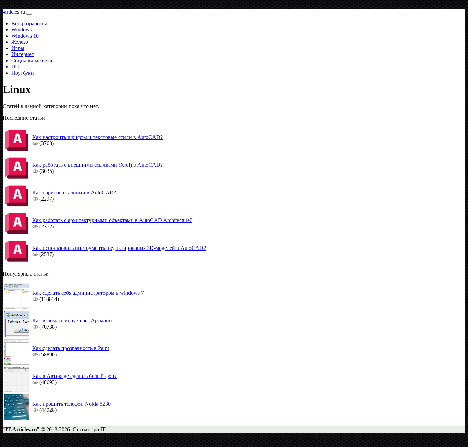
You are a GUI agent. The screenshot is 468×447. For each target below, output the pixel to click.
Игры (17, 48)
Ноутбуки (22, 73)
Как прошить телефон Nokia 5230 (71, 404)
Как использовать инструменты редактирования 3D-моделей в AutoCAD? (119, 248)
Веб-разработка (29, 23)
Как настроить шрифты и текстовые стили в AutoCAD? (97, 137)
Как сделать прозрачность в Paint (70, 348)
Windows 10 (25, 36)
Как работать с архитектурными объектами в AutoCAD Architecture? (112, 220)
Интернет (22, 54)
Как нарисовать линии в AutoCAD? (74, 192)
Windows (21, 30)
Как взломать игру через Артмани (72, 320)
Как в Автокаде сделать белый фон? (74, 376)
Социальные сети (31, 60)
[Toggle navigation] (29, 14)
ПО (15, 66)
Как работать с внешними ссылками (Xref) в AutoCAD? (97, 165)
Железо (19, 42)
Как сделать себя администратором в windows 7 (88, 293)
